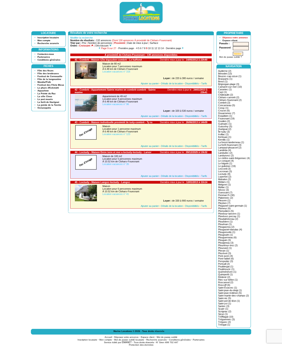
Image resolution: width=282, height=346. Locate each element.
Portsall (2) (224, 264)
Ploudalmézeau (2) (228, 219)
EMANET (127, 342)
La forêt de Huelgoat (48, 102)
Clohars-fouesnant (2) (230, 100)
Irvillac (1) (223, 134)
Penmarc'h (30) (226, 195)
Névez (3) (223, 190)
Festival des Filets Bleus (50, 85)
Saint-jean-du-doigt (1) (230, 290)
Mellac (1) (223, 187)
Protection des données (141, 345)
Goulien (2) (224, 121)
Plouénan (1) (225, 224)
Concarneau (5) (226, 105)
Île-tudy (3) (224, 131)
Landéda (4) (224, 150)
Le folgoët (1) (225, 163)
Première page (126, 48)
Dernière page (173, 48)
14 (162, 48)
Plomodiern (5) (226, 211)
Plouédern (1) (225, 221)
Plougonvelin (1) (226, 232)
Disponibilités (192, 83)
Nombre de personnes (100, 43)
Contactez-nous (45, 54)
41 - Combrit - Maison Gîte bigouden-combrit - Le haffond (108, 59)
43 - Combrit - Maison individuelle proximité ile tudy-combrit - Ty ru (113, 122)
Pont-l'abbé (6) (226, 258)
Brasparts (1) (225, 79)
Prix (84, 43)
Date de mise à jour (137, 43)
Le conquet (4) (226, 160)
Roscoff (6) (224, 285)
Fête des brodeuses (48, 73)
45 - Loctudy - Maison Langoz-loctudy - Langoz (102, 182)
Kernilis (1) (224, 139)
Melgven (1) (224, 184)
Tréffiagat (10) (225, 316)
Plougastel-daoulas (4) (230, 229)
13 (159, 48)
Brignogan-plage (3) (228, 84)
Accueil (108, 337)
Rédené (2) (224, 277)
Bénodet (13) (225, 73)
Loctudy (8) (224, 174)
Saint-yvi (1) (224, 303)
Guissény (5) (225, 126)
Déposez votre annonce (235, 37)
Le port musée (45, 99)
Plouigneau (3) (226, 242)
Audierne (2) (224, 71)
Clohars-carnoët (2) (228, 97)
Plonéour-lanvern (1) (229, 213)
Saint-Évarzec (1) (227, 287)
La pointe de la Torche (49, 105)
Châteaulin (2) (225, 94)
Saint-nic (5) (224, 298)
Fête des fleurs (45, 70)
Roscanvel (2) (225, 282)
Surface (154, 43)
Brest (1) (223, 81)
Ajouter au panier (150, 83)
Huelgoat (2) (224, 129)
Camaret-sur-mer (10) (230, 86)
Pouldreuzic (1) (226, 269)
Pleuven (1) (224, 200)
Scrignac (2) (224, 311)
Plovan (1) (223, 250)
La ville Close (44, 96)
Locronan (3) (225, 171)
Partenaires (43, 57)
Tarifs (204, 83)
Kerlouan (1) (224, 137)
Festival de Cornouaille (49, 76)
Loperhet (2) (224, 176)
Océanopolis (44, 108)
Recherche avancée (48, 43)
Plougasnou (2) (226, 227)
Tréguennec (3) (226, 319)
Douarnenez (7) (226, 113)
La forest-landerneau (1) (231, 142)
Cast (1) (222, 92)
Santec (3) (223, 306)
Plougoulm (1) (225, 234)
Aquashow (43, 90)
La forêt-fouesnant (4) (229, 145)
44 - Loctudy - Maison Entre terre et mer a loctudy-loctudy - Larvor (113, 152)
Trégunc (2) (224, 322)
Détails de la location (172, 83)
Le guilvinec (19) (227, 166)
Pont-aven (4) (225, 256)
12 (155, 48)
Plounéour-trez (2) (228, 245)
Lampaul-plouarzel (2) (229, 147)
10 (149, 48)
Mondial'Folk (44, 82)
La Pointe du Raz (46, 93)
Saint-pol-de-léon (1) (229, 301)
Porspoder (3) (225, 261)
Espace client (230, 40)
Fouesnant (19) (226, 118)
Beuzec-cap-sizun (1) (229, 76)
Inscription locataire (48, 37)
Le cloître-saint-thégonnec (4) (234, 158)
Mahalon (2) (224, 179)
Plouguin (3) (224, 240)
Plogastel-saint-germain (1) (232, 205)
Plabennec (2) (225, 197)
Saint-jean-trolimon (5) (230, 293)
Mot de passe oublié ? (230, 57)
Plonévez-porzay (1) (229, 216)
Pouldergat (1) (225, 266)
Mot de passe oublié (167, 337)
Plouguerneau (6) (227, 237)
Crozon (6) (224, 110)
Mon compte (43, 40)
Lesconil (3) (224, 168)
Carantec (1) (225, 89)
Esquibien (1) (225, 116)
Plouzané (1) (225, 248)
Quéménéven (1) (227, 271)
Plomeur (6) (224, 208)
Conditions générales (48, 60)
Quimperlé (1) (225, 274)
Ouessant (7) (225, 192)
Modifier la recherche (81, 37)
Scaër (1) (223, 308)
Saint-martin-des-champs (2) (233, 295)
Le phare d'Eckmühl (48, 88)
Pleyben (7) (224, 203)
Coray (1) (223, 108)
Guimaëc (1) (225, 123)
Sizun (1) (223, 314)
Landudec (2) (225, 153)
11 (152, 48)
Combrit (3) (224, 102)
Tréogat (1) (224, 324)
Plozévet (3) (224, 253)
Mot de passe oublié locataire (129, 340)
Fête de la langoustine (49, 79)
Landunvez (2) (226, 155)
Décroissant (102, 45)
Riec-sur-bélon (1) (228, 279)
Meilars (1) (224, 182)
